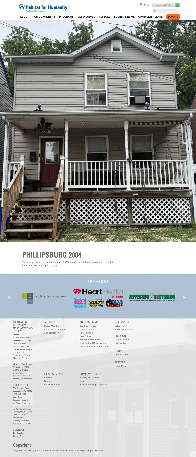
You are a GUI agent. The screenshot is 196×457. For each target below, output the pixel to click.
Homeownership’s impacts (93, 384)
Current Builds (86, 329)
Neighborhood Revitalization (94, 346)
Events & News (124, 16)
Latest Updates (52, 384)
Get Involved (86, 16)
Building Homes (87, 326)
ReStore (104, 16)
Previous (9, 297)
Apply (82, 381)
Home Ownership (44, 16)
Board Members (52, 326)
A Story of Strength (89, 377)
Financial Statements (55, 329)
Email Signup (166, 5)
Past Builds (85, 336)
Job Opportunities (124, 329)
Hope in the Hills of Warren (93, 343)
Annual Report (51, 333)
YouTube (20, 436)
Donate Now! (121, 354)
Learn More (120, 366)
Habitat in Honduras (89, 339)
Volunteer (120, 326)
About (24, 16)
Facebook (21, 433)
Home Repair (86, 333)
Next (183, 297)
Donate (173, 16)
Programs (66, 16)
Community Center (151, 16)
